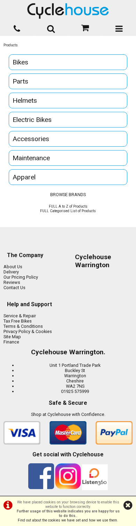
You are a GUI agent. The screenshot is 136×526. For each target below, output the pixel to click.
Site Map (12, 336)
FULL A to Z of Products (68, 206)
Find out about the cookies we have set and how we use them (67, 520)
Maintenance (31, 158)
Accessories (31, 139)
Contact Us (14, 287)
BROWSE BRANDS (68, 194)
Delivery (11, 271)
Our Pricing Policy (20, 277)
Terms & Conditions (23, 326)
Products (10, 45)
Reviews (11, 282)
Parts (20, 81)
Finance (11, 342)
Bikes (20, 62)
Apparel (24, 177)
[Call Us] (17, 27)
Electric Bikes (32, 120)
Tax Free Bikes (17, 321)
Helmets (25, 100)
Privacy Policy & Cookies (27, 331)
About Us (12, 266)
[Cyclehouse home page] (68, 11)
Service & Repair (19, 315)
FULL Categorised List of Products (68, 211)
